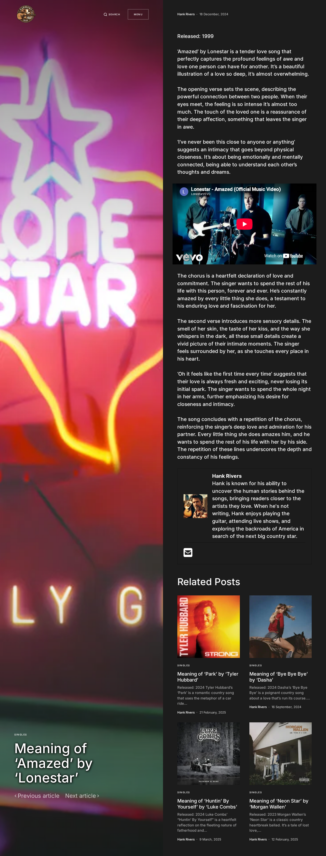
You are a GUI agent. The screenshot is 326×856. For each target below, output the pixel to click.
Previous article (38, 796)
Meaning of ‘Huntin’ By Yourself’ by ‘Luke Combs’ (207, 804)
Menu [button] (138, 14)
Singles (20, 734)
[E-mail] (188, 554)
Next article (80, 796)
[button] (112, 14)
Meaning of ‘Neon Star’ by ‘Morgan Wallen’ (279, 804)
